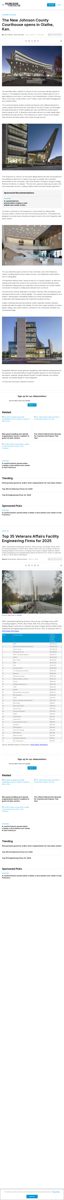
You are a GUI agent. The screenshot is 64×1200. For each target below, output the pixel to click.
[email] (38, 41)
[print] (61, 41)
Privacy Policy (56, 1192)
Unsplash (19, 615)
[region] (32, 1194)
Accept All (32, 1196)
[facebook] (26, 41)
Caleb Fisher (11, 615)
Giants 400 (5, 531)
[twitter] (32, 41)
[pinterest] (35, 41)
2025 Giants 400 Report (10, 631)
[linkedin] (29, 41)
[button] (3, 5)
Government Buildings (9, 14)
